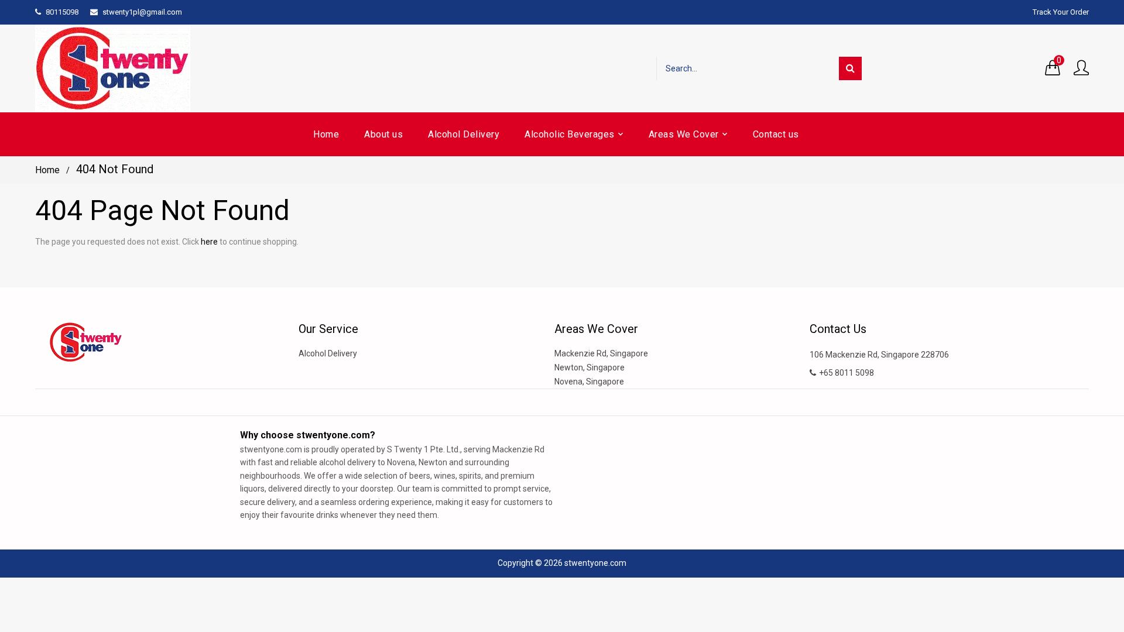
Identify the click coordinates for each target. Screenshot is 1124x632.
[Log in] (1081, 68)
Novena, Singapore (589, 381)
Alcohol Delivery (328, 353)
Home (47, 170)
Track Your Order (1061, 12)
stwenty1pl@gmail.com (142, 12)
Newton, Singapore (589, 367)
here (209, 241)
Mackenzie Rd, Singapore (601, 353)
